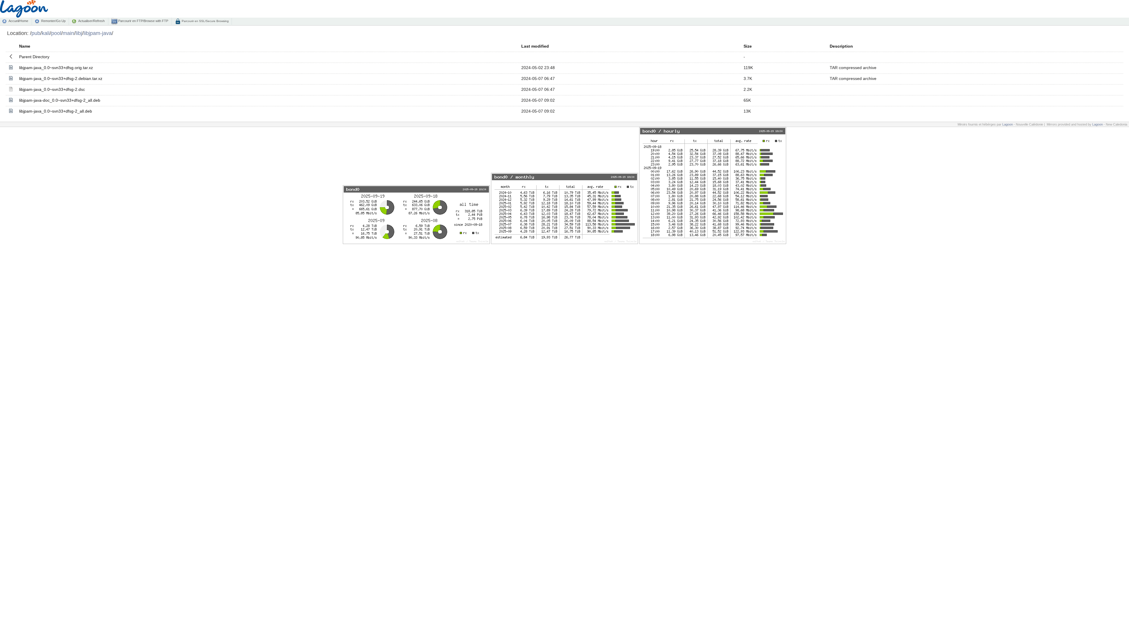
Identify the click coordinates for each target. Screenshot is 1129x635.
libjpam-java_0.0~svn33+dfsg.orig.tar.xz (56, 67)
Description (841, 46)
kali (46, 33)
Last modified (535, 46)
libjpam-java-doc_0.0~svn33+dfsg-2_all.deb (59, 100)
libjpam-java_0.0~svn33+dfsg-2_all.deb (55, 111)
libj (79, 33)
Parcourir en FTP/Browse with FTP (142, 21)
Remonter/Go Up (53, 21)
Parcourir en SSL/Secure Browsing (205, 21)
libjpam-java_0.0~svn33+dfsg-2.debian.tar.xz (60, 78)
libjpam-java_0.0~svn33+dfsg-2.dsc (52, 89)
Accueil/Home (18, 21)
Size (748, 46)
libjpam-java (97, 33)
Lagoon (1007, 124)
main (68, 33)
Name (24, 46)
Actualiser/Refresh (91, 21)
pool (56, 33)
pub (35, 33)
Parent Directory (34, 56)
